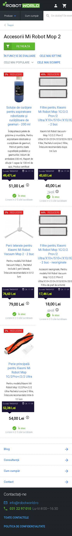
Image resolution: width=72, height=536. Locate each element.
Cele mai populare (17, 62)
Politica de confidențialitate (24, 526)
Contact (9, 481)
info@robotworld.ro (24, 503)
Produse (8, 16)
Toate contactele (16, 517)
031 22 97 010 (20, 509)
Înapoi (10, 25)
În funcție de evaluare (20, 55)
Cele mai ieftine (50, 55)
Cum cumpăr (32, 16)
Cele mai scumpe (48, 62)
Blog (7, 449)
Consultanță (11, 460)
